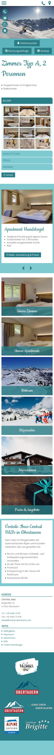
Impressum (8, 634)
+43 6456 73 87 (13, 613)
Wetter (5, 24)
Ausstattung (11, 153)
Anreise (44, 51)
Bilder (7, 100)
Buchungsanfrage (18, 51)
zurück (9, 174)
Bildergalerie (9, 631)
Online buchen (28, 43)
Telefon (43, 3)
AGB (5, 641)
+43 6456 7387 (5, 11)
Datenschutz (9, 637)
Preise (6, 160)
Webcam (5, 30)
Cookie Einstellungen (13, 644)
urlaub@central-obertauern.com (5, 18)
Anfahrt (49, 3)
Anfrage (8, 167)
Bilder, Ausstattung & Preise (23, 254)
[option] (27, 226)
